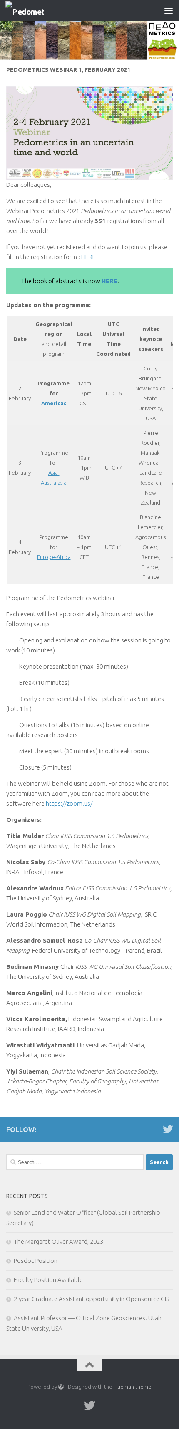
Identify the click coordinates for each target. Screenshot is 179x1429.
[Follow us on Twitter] (168, 1129)
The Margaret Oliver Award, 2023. (59, 1241)
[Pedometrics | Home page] (31, 10)
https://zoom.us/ (69, 803)
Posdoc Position (35, 1260)
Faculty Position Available (48, 1279)
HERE (88, 256)
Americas (54, 403)
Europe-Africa (54, 557)
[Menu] (168, 10)
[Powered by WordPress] (61, 1387)
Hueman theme (133, 1387)
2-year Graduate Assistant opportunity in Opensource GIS (91, 1298)
